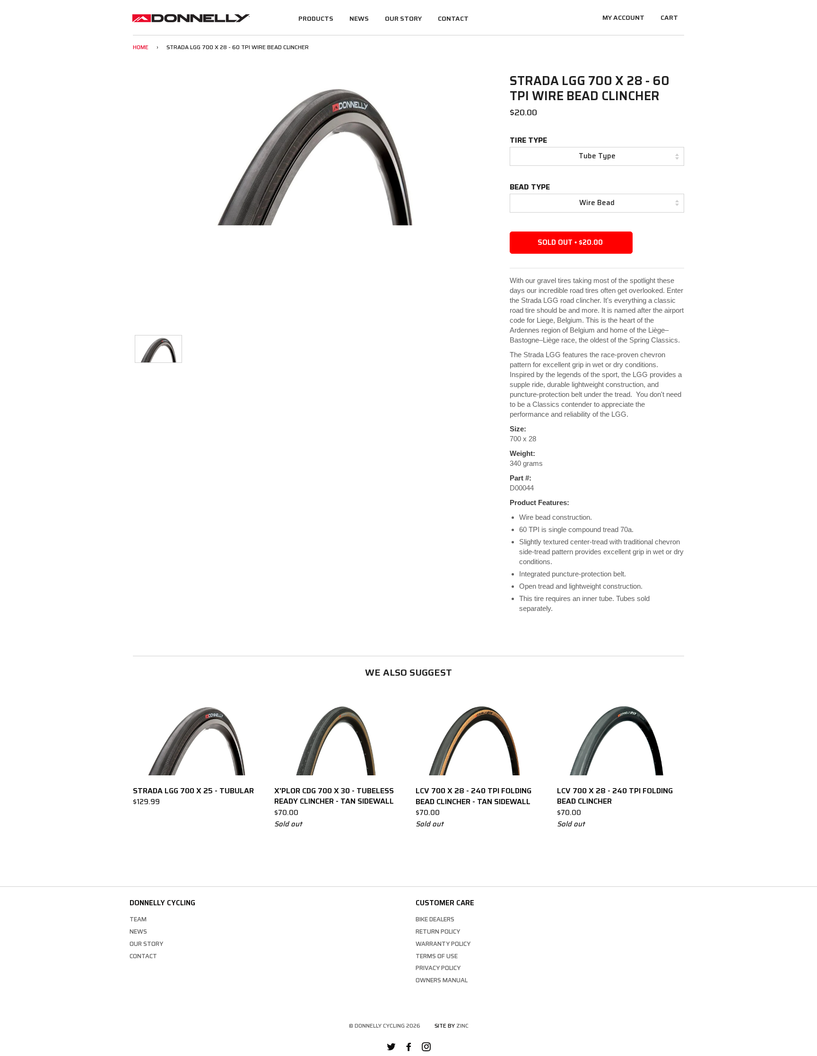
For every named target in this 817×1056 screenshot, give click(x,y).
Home (140, 47)
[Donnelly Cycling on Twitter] (391, 1048)
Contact (453, 18)
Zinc (462, 1025)
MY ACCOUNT (623, 17)
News (359, 18)
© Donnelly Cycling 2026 (384, 1025)
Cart (669, 17)
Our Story (403, 18)
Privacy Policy (438, 968)
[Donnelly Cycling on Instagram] (426, 1048)
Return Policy (438, 931)
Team (138, 919)
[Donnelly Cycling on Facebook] (408, 1048)
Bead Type (530, 187)
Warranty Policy (443, 944)
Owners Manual (442, 980)
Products (315, 18)
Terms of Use (437, 956)
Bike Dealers (435, 919)
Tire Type (528, 140)
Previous (120, 151)
